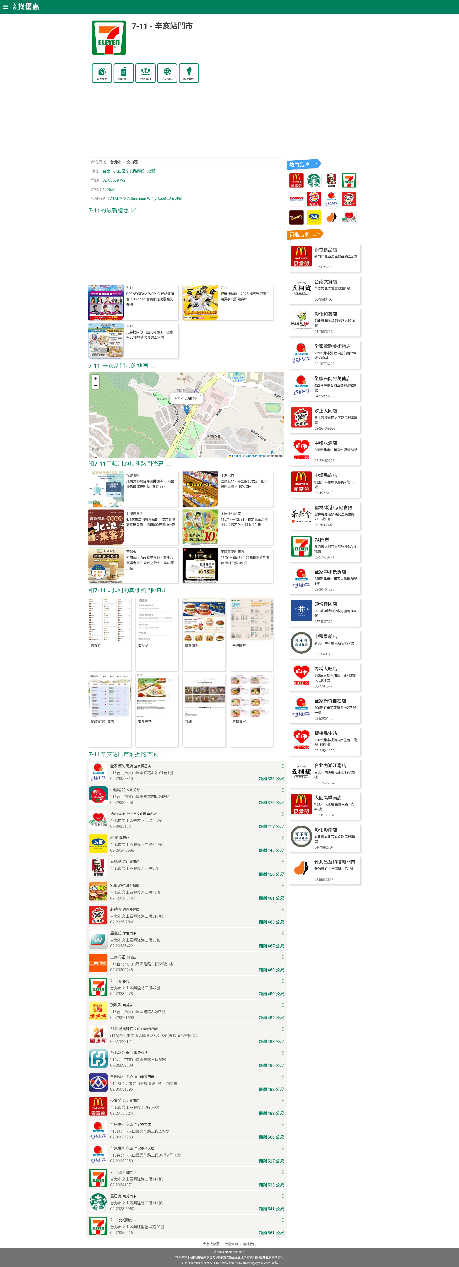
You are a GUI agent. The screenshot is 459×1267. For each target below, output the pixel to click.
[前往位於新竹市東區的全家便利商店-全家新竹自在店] (301, 717)
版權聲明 (231, 1244)
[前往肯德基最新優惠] (331, 186)
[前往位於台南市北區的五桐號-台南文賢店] (301, 297)
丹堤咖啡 (239, 646)
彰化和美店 (325, 314)
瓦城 (188, 722)
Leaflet (236, 456)
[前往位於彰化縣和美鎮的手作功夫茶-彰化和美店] (301, 330)
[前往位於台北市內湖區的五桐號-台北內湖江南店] (301, 781)
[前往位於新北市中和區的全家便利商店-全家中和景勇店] (301, 587)
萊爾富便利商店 (232, 552)
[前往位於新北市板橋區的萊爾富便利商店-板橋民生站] (301, 749)
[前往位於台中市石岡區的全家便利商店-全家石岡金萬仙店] (301, 394)
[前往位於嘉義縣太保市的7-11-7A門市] (301, 555)
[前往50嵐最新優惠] (313, 223)
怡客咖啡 (133, 475)
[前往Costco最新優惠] (296, 205)
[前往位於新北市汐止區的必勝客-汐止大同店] (301, 426)
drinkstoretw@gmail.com (252, 1263)
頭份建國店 (325, 604)
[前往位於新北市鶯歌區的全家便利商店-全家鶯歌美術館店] (301, 362)
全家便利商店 (231, 514)
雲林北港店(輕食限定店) (338, 507)
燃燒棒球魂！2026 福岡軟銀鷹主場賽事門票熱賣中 (245, 296)
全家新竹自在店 (330, 701)
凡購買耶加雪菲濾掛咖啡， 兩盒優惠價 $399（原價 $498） (150, 484)
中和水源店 (325, 443)
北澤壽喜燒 (134, 514)
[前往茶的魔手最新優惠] (296, 223)
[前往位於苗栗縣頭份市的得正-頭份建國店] (301, 620)
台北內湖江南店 (330, 765)
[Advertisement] (186, 122)
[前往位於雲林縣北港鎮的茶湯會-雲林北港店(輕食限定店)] (301, 523)
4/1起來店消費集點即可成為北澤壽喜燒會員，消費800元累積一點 (150, 522)
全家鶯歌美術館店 (332, 346)
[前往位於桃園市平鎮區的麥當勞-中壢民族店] (301, 491)
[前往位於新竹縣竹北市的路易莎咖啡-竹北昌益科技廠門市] (301, 878)
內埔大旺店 (325, 668)
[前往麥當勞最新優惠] (296, 186)
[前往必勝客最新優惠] (349, 205)
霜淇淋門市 (189, 79)
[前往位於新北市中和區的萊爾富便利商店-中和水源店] (301, 459)
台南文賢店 (325, 282)
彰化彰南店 (325, 830)
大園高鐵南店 (328, 798)
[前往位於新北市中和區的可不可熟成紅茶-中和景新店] (301, 652)
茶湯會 (131, 552)
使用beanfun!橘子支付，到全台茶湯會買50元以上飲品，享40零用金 (150, 563)
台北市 (116, 162)
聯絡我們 (249, 1244)
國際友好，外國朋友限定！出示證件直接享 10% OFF (244, 484)
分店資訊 (145, 79)
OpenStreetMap (256, 456)
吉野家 (96, 646)
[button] (187, 410)
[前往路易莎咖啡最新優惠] (331, 223)
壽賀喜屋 (239, 722)
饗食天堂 (144, 722)
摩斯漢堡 (191, 646)
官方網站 (167, 79)
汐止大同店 (325, 411)
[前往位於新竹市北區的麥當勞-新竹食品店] (301, 265)
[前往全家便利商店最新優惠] (331, 205)
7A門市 (321, 540)
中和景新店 (325, 636)
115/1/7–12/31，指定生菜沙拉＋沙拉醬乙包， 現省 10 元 (244, 522)
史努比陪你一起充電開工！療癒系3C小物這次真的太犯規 (149, 335)
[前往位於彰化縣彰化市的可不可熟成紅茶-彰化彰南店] (301, 846)
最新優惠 (102, 79)
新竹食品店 (325, 250)
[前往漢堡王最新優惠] (313, 205)
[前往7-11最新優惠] (349, 186)
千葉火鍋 (227, 475)
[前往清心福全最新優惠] (349, 223)
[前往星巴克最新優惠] (313, 186)
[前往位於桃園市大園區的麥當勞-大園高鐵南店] (301, 813)
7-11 (129, 288)
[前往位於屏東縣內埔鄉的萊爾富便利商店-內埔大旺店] (301, 684)
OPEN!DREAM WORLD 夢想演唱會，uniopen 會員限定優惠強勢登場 (150, 299)
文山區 (132, 162)
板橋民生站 (325, 733)
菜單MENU (123, 79)
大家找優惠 (211, 1244)
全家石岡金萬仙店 (332, 378)
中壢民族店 (325, 475)
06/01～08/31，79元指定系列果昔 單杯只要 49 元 (245, 560)
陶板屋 (143, 646)
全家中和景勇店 (330, 572)
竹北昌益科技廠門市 (334, 862)
